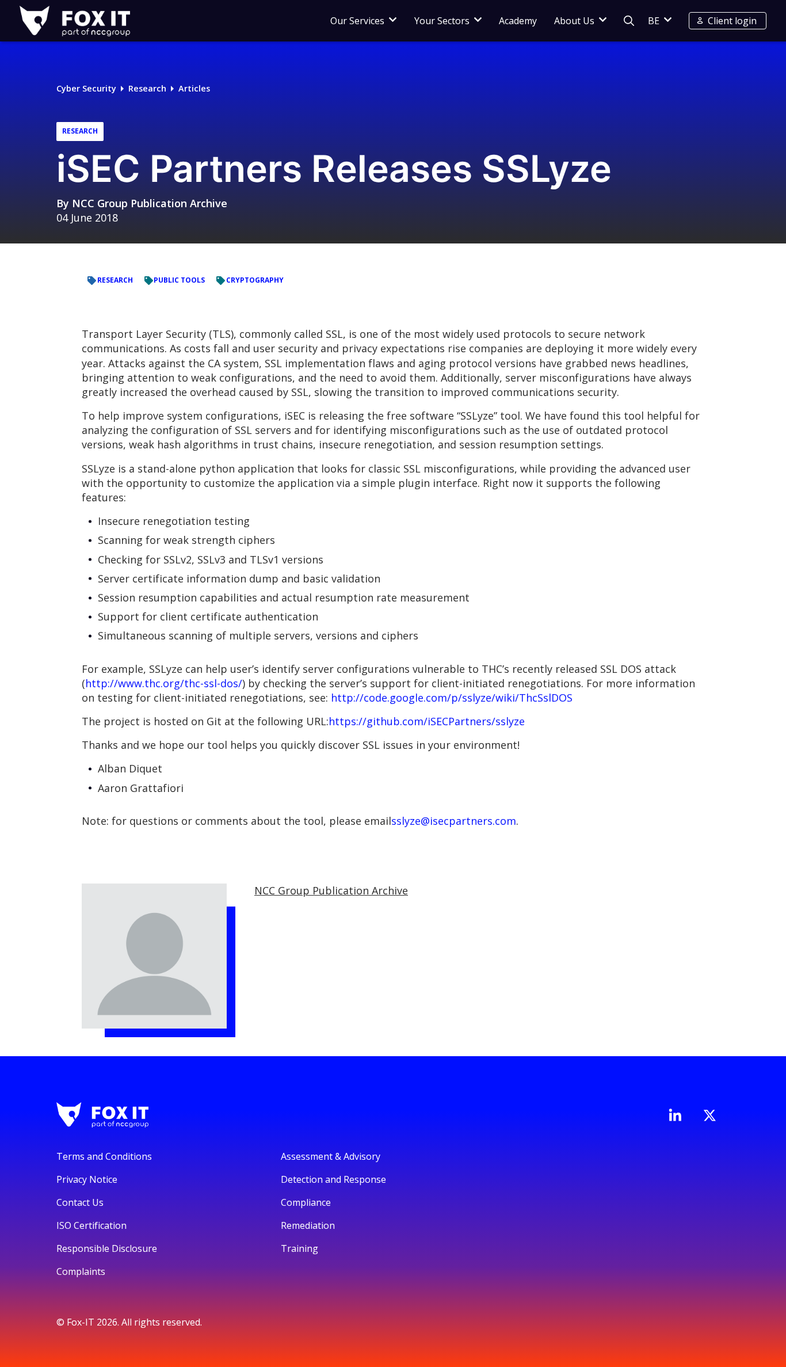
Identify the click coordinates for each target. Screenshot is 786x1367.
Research (147, 88)
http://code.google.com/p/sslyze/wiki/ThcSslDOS (452, 698)
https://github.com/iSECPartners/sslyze (427, 721)
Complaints (80, 1271)
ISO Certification (91, 1225)
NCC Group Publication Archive (149, 203)
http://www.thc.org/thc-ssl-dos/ (163, 683)
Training (299, 1248)
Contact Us (80, 1202)
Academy (518, 20)
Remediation (308, 1225)
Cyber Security (86, 88)
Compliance (306, 1202)
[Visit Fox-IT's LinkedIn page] (675, 1115)
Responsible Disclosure (106, 1248)
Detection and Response (333, 1179)
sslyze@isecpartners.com (453, 821)
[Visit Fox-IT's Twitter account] (709, 1115)
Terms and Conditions (104, 1156)
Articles (194, 88)
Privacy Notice (86, 1179)
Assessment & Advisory (330, 1156)
